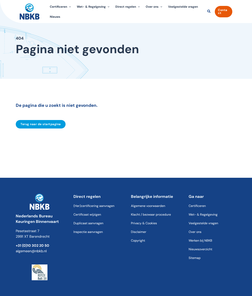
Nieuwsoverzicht (200, 249)
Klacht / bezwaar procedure (151, 214)
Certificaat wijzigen (87, 214)
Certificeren (197, 206)
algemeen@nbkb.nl (31, 251)
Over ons (195, 232)
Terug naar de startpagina (40, 124)
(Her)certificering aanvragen (93, 206)
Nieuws (55, 17)
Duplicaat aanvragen (88, 223)
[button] (69, 7)
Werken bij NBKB (200, 240)
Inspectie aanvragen (88, 232)
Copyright (138, 240)
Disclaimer (138, 232)
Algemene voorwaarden (148, 206)
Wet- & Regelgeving (203, 214)
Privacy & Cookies (144, 223)
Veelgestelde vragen (183, 7)
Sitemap (195, 258)
